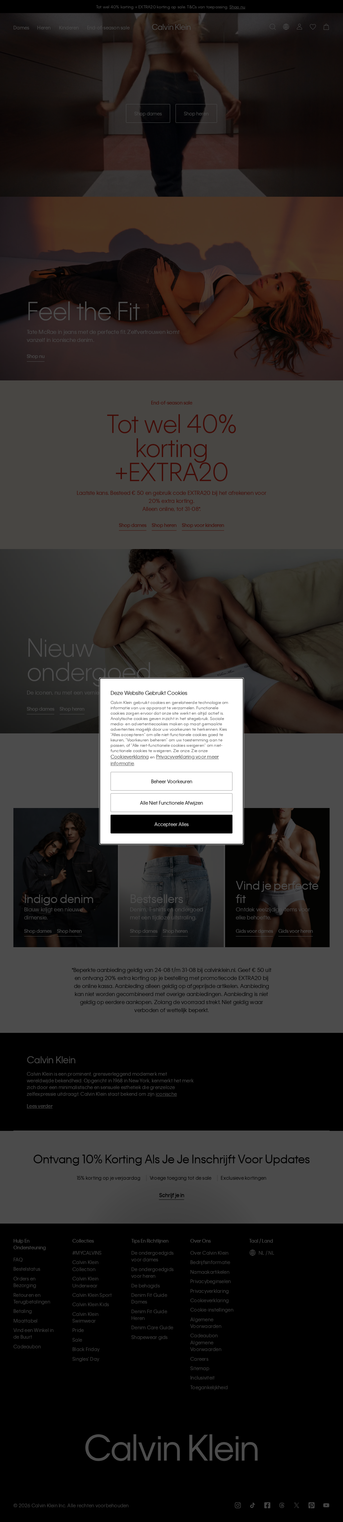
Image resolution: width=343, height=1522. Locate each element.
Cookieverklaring (130, 756)
